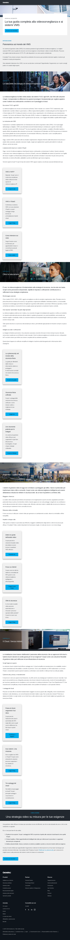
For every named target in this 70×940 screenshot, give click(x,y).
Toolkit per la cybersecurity (46, 850)
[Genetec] (6, 2)
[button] (12, 30)
